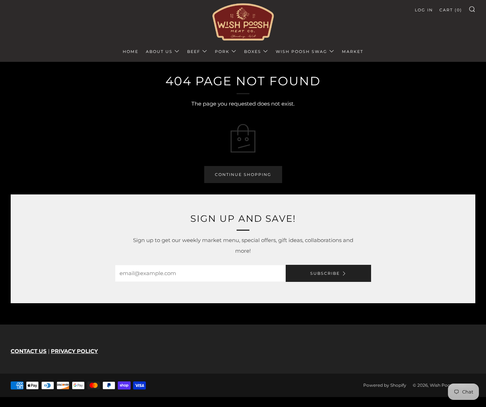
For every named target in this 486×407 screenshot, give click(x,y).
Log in (424, 9)
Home (130, 51)
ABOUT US (159, 51)
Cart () (450, 9)
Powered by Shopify (384, 385)
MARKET (352, 51)
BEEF (193, 51)
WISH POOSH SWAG (301, 51)
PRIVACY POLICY (74, 351)
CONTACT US (29, 351)
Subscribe (325, 273)
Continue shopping (243, 174)
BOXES (252, 51)
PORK (222, 51)
